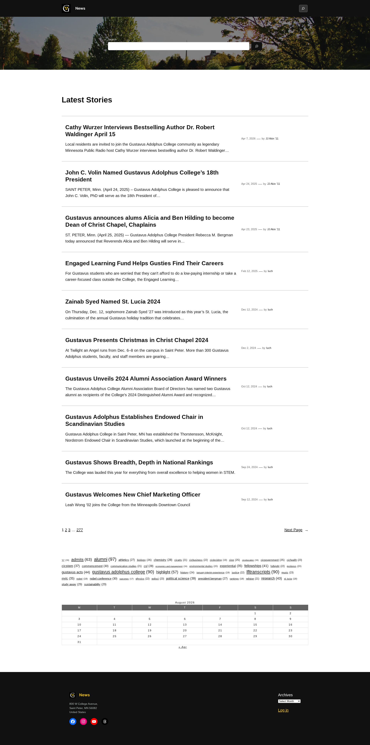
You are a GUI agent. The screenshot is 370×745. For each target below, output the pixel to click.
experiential (231, 566)
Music (287, 572)
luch (270, 271)
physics (143, 578)
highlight (167, 572)
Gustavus (294, 566)
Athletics (127, 559)
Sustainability (95, 584)
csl (148, 566)
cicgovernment (273, 559)
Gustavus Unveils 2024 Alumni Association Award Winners (146, 378)
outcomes (126, 579)
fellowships (256, 566)
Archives (285, 695)
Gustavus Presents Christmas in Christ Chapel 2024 (137, 340)
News (80, 8)
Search (112, 39)
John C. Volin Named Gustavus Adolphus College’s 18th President (142, 176)
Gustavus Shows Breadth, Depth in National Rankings (139, 462)
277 (80, 530)
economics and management (171, 566)
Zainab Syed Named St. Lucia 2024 (112, 301)
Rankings (237, 579)
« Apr (183, 647)
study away (72, 584)
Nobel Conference (103, 578)
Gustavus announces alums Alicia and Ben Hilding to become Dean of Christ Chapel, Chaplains (149, 221)
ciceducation (250, 560)
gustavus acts (76, 572)
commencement (95, 566)
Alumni (105, 559)
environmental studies (203, 566)
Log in (283, 710)
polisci (158, 578)
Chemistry (163, 559)
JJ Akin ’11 (272, 138)
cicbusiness (198, 560)
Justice (238, 572)
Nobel (82, 579)
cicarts (180, 560)
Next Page (296, 530)
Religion (252, 578)
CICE (234, 559)
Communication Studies (126, 566)
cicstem (71, 566)
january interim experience (213, 572)
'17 (65, 560)
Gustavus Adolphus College (123, 571)
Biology (144, 559)
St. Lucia (290, 579)
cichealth (294, 560)
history (187, 572)
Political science (181, 578)
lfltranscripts (262, 571)
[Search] (256, 46)
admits (81, 559)
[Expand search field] (303, 8)
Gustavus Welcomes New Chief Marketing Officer (132, 494)
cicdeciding (218, 560)
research (271, 578)
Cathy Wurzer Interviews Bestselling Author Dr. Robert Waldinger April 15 (139, 130)
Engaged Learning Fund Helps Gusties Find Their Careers (144, 263)
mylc (68, 578)
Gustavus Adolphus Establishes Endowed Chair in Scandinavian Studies (134, 420)
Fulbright (278, 566)
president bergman (213, 578)
